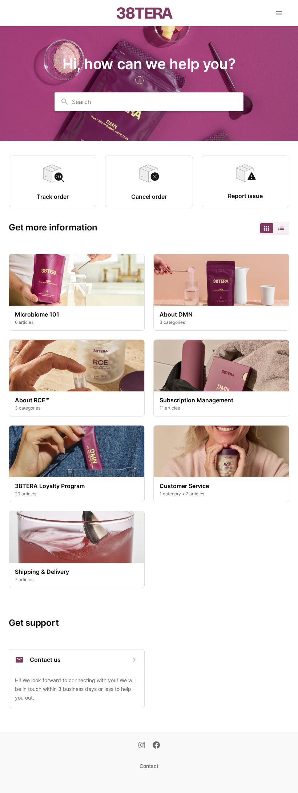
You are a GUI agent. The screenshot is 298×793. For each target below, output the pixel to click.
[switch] (274, 228)
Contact (149, 766)
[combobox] (149, 101)
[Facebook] (156, 746)
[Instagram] (141, 746)
